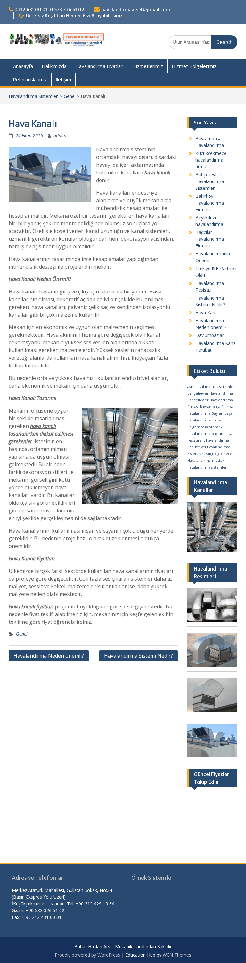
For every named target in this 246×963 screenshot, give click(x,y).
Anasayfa (23, 66)
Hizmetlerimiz (147, 66)
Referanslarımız (30, 79)
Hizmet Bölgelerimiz (194, 66)
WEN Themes (177, 955)
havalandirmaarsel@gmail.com (135, 9)
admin (59, 135)
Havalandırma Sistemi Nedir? (138, 655)
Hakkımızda (54, 66)
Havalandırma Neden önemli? (48, 655)
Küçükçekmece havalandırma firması (210, 160)
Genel (70, 96)
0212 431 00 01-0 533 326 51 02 (49, 9)
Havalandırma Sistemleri (34, 96)
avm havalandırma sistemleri (211, 386)
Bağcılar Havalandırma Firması (209, 239)
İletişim (63, 79)
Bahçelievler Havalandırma (210, 393)
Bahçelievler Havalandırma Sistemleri (209, 181)
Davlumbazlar (209, 335)
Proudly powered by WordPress (87, 955)
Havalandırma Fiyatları (99, 66)
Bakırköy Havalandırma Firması (209, 203)
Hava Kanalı (207, 312)
